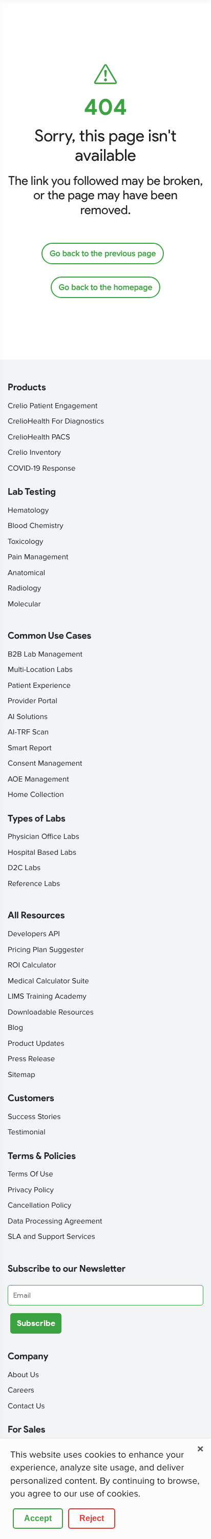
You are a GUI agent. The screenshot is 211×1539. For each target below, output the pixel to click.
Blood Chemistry (36, 526)
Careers (21, 1390)
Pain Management (38, 557)
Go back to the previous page (103, 253)
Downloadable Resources (51, 1012)
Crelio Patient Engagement (53, 406)
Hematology (28, 510)
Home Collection (36, 794)
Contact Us (26, 1406)
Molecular (24, 604)
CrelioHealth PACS (39, 437)
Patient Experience (39, 685)
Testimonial (27, 1132)
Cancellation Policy (39, 1205)
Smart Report (30, 748)
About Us (23, 1375)
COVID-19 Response (42, 468)
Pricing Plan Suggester (45, 950)
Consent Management (45, 763)
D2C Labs (24, 868)
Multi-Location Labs (40, 669)
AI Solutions (28, 717)
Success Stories (34, 1117)
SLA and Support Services (51, 1236)
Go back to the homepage (106, 287)
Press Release (31, 1059)
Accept (38, 1518)
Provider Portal (32, 701)
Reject (91, 1518)
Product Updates (36, 1043)
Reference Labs (34, 884)
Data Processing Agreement (55, 1221)
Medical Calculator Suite (48, 981)
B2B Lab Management (45, 654)
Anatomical (26, 573)
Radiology (24, 588)
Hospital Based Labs (42, 852)
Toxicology (25, 541)
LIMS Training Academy (47, 996)
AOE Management (38, 779)
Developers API (34, 934)
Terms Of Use (30, 1174)
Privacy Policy (31, 1190)
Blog (15, 1027)
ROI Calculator (32, 965)
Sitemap (21, 1075)
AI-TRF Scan (28, 732)
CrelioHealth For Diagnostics (56, 421)
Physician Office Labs (43, 836)
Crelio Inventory (34, 452)
